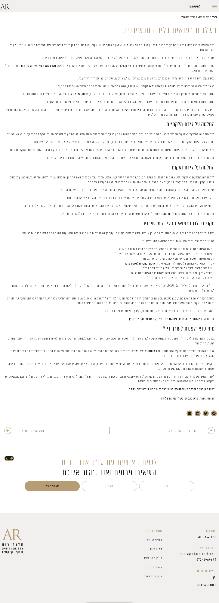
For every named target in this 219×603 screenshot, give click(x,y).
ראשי (214, 17)
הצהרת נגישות (207, 584)
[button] (195, 6)
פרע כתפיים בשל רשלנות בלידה (179, 398)
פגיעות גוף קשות (153, 576)
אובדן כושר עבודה (153, 558)
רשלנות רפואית (154, 540)
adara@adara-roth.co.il (198, 554)
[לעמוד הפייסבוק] (213, 578)
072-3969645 (207, 559)
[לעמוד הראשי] (12, 541)
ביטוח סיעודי (155, 549)
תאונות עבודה (155, 567)
